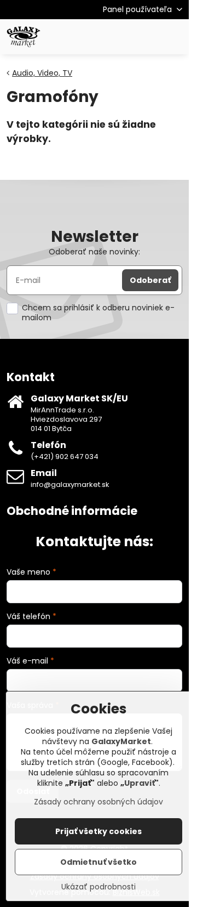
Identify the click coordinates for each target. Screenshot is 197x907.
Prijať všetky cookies (98, 831)
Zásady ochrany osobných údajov (98, 801)
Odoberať (150, 280)
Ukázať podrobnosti (98, 887)
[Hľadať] (123, 37)
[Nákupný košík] (149, 37)
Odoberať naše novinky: (94, 251)
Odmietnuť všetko (98, 862)
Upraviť (139, 783)
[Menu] (176, 37)
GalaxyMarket (121, 741)
